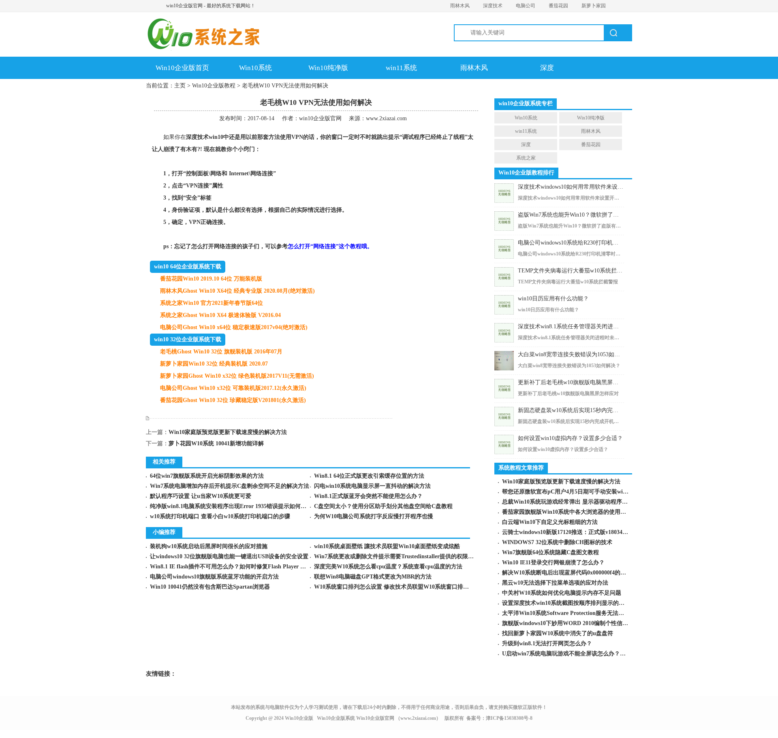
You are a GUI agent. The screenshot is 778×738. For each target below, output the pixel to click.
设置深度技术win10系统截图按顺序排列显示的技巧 (566, 603)
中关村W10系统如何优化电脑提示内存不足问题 (561, 593)
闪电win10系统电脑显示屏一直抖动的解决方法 (372, 486)
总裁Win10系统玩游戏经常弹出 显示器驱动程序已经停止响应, (580, 502)
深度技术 (492, 6)
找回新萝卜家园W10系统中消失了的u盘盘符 (557, 633)
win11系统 (401, 68)
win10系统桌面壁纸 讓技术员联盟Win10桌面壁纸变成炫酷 (387, 546)
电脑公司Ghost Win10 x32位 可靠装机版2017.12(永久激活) (233, 388)
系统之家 (526, 158)
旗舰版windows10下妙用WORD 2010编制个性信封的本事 (573, 623)
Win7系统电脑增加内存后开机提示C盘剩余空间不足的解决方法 (229, 486)
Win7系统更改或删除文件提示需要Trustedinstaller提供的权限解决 (396, 556)
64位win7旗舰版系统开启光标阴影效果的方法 (207, 476)
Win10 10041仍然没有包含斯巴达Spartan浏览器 (210, 587)
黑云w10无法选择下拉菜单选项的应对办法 (555, 583)
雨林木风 (460, 6)
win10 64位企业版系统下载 (187, 267)
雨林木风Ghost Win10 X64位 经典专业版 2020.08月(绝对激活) (237, 291)
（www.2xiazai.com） (418, 718)
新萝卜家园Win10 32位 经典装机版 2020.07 (214, 364)
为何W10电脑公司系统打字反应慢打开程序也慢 (373, 516)
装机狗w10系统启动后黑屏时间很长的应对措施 (208, 546)
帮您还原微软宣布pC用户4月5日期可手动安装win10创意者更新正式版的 (592, 492)
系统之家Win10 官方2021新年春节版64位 (211, 303)
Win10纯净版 (328, 68)
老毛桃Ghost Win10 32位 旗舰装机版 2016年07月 (221, 352)
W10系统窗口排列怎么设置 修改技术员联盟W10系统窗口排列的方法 (400, 587)
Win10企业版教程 (213, 86)
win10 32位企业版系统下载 (187, 339)
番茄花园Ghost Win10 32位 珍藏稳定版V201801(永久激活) (233, 400)
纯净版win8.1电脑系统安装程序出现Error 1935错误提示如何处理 (231, 506)
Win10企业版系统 (336, 718)
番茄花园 (558, 6)
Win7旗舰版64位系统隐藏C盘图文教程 (550, 552)
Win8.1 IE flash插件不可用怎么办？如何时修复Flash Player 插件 (231, 567)
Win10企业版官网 (375, 718)
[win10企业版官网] (217, 36)
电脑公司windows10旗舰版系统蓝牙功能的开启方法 (214, 577)
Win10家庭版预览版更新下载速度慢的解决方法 (228, 432)
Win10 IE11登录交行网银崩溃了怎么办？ (553, 562)
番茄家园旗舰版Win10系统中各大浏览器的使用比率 (567, 512)
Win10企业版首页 (182, 68)
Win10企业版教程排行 (526, 173)
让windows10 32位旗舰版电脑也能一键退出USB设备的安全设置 (229, 556)
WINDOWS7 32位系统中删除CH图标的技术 (557, 542)
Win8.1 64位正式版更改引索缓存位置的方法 (369, 476)
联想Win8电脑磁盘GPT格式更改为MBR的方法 (373, 577)
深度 (547, 68)
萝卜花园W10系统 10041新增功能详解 (216, 443)
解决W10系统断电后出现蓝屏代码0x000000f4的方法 (567, 573)
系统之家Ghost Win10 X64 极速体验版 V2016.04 (220, 315)
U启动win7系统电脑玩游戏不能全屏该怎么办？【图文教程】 (578, 654)
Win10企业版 (299, 718)
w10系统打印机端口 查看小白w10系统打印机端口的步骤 (220, 516)
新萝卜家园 (593, 6)
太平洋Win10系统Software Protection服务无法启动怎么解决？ (580, 613)
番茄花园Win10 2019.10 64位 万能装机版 (211, 279)
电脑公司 (525, 6)
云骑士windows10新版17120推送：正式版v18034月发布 (570, 532)
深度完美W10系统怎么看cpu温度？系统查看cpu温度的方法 (388, 567)
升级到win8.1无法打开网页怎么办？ (547, 643)
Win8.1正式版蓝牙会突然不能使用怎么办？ (368, 496)
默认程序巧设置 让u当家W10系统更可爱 (200, 496)
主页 (180, 86)
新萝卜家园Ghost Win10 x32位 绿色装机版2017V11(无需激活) (237, 376)
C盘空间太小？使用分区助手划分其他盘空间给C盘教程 (383, 506)
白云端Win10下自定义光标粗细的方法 (550, 522)
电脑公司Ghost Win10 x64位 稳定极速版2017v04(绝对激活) (234, 327)
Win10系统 (255, 68)
